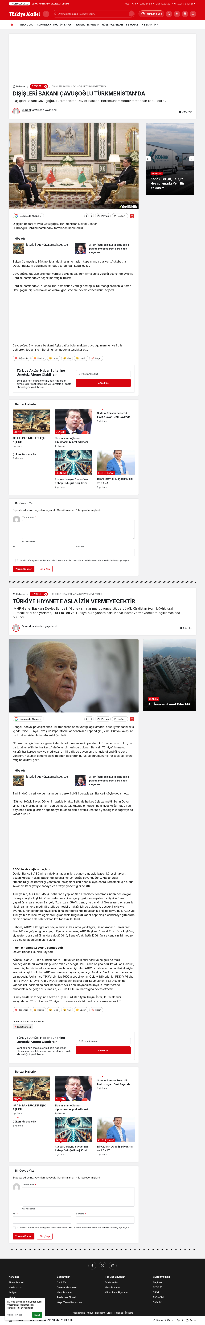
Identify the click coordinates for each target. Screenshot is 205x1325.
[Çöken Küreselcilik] (31, 469)
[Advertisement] (102, 56)
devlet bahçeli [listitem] (23, 1027)
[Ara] (169, 14)
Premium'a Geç (154, 13)
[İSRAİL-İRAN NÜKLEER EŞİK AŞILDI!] (43, 249)
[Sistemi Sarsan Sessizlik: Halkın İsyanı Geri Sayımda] (116, 428)
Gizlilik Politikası (14, 1315)
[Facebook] (92, 1265)
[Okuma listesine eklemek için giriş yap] (132, 216)
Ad (15, 546)
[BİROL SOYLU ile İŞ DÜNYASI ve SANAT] (116, 469)
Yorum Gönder (23, 569)
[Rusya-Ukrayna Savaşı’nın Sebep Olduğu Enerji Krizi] (73, 469)
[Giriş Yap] (185, 14)
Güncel (26, 110)
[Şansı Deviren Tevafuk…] (170, 159)
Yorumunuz (29, 517)
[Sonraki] (191, 158)
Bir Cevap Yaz (24, 503)
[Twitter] (102, 1265)
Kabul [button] (37, 1315)
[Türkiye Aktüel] (24, 13)
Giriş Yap (45, 569)
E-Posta (81, 546)
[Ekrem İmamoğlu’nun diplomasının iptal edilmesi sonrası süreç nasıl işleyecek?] (105, 249)
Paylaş (193, 1320)
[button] (177, 14)
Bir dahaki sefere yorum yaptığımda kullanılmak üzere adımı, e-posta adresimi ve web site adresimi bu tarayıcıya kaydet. (73, 560)
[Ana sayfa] (11, 24)
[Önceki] (148, 158)
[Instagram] (113, 1265)
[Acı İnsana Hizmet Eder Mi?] (169, 675)
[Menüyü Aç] (46, 14)
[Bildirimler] (193, 14)
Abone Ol (103, 383)
